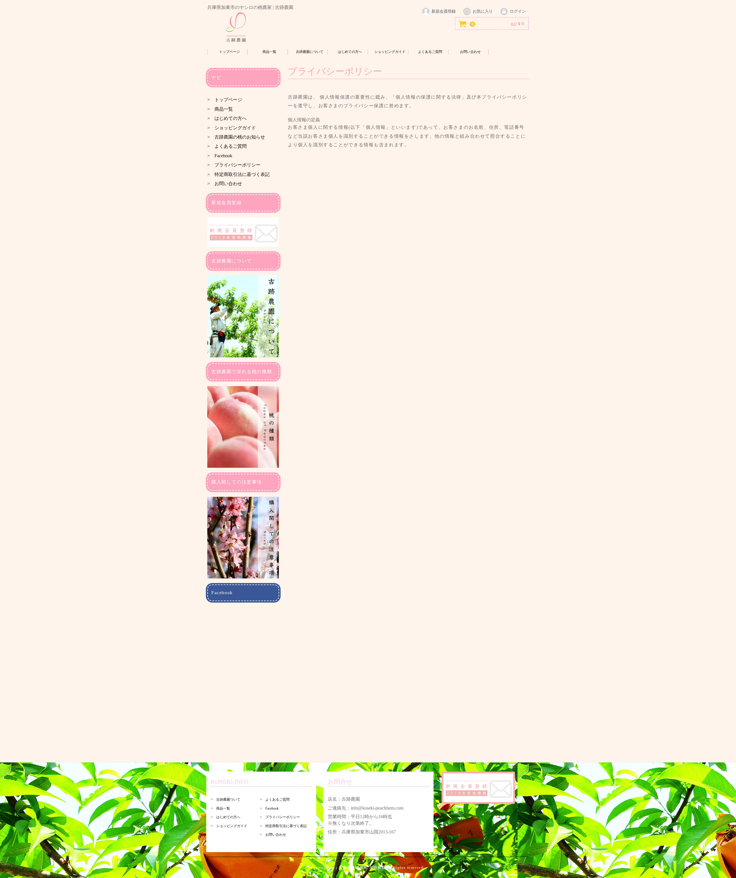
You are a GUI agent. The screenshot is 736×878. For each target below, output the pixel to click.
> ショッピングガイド (231, 127)
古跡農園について (309, 52)
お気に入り (483, 11)
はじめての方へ (350, 52)
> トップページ (224, 99)
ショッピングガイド (389, 52)
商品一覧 (269, 52)
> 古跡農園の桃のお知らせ (236, 137)
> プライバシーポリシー (233, 164)
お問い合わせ (470, 52)
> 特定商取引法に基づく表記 (238, 174)
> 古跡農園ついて (225, 800)
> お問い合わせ (224, 183)
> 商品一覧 (220, 109)
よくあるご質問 (430, 52)
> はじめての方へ (227, 118)
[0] (462, 24)
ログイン (518, 11)
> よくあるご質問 (227, 146)
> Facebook (219, 155)
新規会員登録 (444, 11)
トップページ (229, 52)
